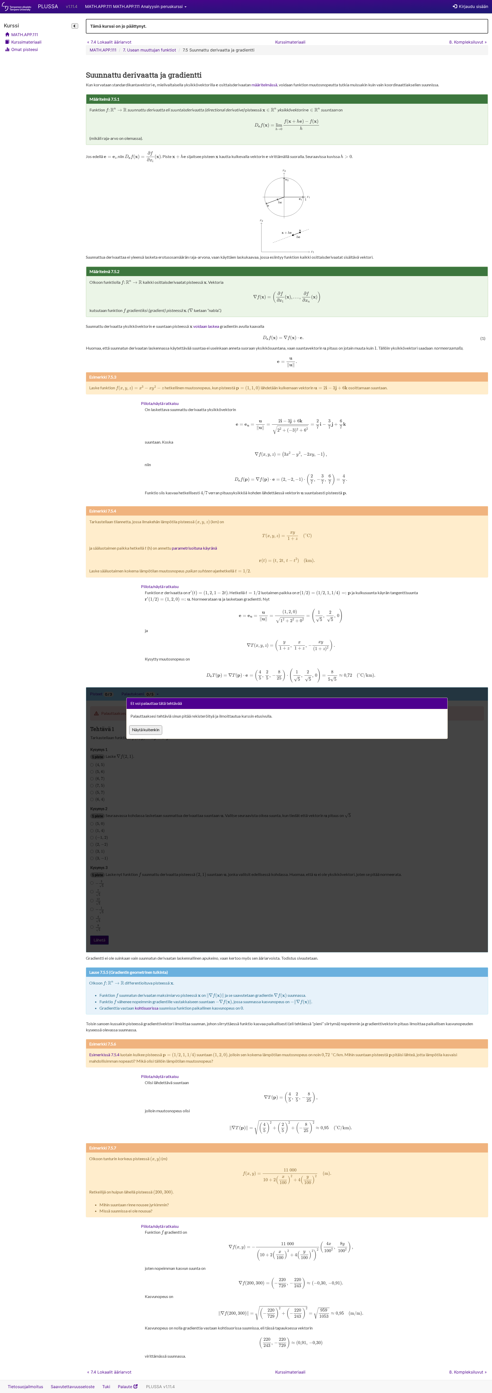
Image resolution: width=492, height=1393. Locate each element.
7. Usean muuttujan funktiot (149, 50)
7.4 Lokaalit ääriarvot (109, 42)
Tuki (106, 1386)
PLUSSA (48, 6)
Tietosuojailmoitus (25, 1386)
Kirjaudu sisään (473, 6)
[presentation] (154, 85)
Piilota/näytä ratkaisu (160, 403)
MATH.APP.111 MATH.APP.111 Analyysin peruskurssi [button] (134, 6)
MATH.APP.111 (24, 34)
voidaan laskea (206, 326)
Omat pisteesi (24, 49)
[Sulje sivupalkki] (74, 26)
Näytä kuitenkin (145, 729)
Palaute (130, 1388)
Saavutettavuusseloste (73, 1386)
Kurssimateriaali (26, 42)
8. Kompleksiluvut (468, 42)
